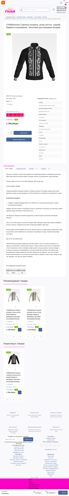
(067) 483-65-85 (61, 9)
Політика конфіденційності (20, 442)
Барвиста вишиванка (17, 96)
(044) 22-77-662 (61, 7)
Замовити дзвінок (61, 12)
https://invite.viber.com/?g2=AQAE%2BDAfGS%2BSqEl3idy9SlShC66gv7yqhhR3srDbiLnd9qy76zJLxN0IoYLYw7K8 (54, 445)
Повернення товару (51, 463)
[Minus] (11, 134)
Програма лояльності (50, 459)
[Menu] (3, 2)
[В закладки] (37, 493)
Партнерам (50, 456)
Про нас (50, 458)
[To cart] (19, 329)
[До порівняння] (50, 493)
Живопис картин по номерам (18, 459)
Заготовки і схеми (21, 17)
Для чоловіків (37, 17)
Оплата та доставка (51, 461)
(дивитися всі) (52, 98)
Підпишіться (28, 439)
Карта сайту (50, 472)
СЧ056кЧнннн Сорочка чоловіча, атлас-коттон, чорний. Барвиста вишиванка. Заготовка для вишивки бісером (13, 377)
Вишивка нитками (18, 458)
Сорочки (45, 17)
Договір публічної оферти (50, 467)
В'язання (18, 465)
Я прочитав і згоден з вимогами (19, 442)
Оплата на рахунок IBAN (50, 465)
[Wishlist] (21, 292)
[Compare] (21, 295)
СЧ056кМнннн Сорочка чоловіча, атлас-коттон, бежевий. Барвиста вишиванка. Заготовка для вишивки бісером (34, 314)
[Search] (22, 10)
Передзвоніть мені (18, 452)
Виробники (51, 474)
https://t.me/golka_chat (59, 445)
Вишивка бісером (10, 17)
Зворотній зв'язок (51, 470)
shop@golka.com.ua (51, 449)
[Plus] (11, 132)
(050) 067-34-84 (61, 10)
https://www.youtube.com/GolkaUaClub (50, 445)
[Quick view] (21, 288)
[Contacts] (61, 2)
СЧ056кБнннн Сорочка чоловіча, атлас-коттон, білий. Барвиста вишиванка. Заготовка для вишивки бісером (13, 314)
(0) (11, 101)
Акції (50, 475)
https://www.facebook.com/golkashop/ (41, 445)
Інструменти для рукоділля (18, 463)
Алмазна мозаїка (18, 461)
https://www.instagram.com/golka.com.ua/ (46, 445)
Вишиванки (30, 17)
